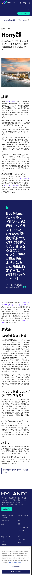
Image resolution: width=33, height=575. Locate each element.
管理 (19, 524)
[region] (16, 560)
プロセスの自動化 (24, 179)
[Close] (29, 549)
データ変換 (21, 531)
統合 (2, 524)
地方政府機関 (10, 101)
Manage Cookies (16, 566)
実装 (19, 521)
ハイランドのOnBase (11, 185)
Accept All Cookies (16, 571)
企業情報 (4, 545)
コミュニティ (21, 539)
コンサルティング (23, 527)
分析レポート (5, 521)
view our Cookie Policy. (15, 562)
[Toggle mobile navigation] (28, 9)
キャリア (4, 541)
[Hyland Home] (8, 3)
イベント (20, 543)
